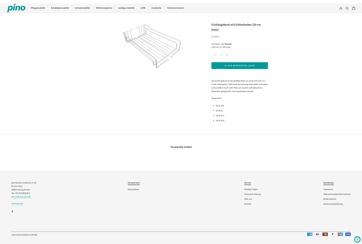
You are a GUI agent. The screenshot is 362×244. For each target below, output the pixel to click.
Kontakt (247, 204)
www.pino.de (17, 203)
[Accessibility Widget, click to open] (357, 239)
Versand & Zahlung (252, 194)
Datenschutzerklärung (333, 204)
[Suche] (347, 8)
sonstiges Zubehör (126, 7)
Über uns (248, 199)
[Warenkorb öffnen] (353, 8)
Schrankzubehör (82, 7)
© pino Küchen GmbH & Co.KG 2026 (24, 235)
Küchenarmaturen (175, 7)
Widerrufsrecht (329, 199)
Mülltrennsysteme (104, 7)
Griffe (143, 7)
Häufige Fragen (251, 189)
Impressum (328, 189)
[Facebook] (12, 211)
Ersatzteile (156, 7)
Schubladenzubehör (60, 7)
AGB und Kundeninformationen (337, 194)
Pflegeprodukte (38, 7)
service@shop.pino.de (21, 196)
